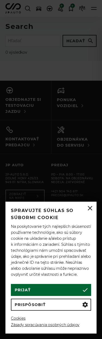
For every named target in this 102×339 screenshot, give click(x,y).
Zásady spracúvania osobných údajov (45, 324)
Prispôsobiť (30, 304)
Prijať (23, 289)
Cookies (18, 318)
